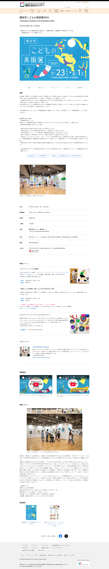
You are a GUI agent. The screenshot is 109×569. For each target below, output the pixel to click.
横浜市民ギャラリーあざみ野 (54, 555)
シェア (60, 536)
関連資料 (79, 87)
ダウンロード (34, 547)
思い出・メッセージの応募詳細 (28, 308)
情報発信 (62, 10)
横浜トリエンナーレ (68, 555)
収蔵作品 (68, 10)
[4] (39, 410)
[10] (74, 410)
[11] (79, 410)
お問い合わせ (40, 550)
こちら (31, 32)
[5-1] (44, 410)
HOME (20, 11)
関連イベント (41, 87)
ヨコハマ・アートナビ (31, 555)
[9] (69, 410)
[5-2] (49, 410)
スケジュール (25, 10)
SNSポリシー (25, 547)
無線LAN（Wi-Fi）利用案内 (28, 550)
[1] (29, 410)
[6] (54, 410)
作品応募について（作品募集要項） (38, 155)
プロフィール (54, 87)
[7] (59, 410)
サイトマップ (34, 545)
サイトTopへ (25, 545)
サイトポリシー (44, 545)
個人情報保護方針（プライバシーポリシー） (61, 545)
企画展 (44, 10)
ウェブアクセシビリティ (57, 547)
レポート (67, 87)
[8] (64, 410)
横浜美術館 (42, 555)
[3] (34, 410)
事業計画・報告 (45, 547)
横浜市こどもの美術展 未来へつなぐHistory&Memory (66, 155)
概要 (29, 87)
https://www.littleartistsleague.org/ (41, 357)
